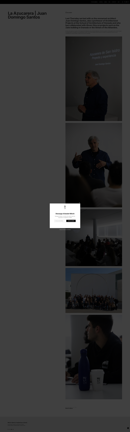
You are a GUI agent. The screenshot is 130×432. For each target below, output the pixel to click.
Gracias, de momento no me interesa (65, 229)
